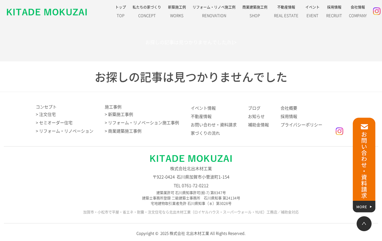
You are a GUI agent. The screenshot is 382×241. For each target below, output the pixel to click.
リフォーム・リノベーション (66, 131)
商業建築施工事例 (124, 131)
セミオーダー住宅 (56, 123)
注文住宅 (47, 114)
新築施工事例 (120, 114)
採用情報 (334, 11)
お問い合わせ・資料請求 (214, 125)
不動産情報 (286, 11)
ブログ (254, 108)
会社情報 (358, 11)
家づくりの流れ (205, 133)
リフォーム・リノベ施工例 (213, 11)
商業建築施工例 (254, 11)
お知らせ (256, 116)
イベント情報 (203, 108)
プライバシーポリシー (301, 125)
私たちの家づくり (147, 11)
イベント (312, 11)
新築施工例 (177, 11)
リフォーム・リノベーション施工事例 (143, 123)
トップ (120, 11)
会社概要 (289, 108)
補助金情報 (258, 125)
